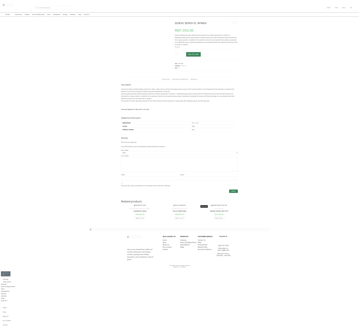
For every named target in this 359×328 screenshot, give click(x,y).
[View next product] (236, 22)
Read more (219, 218)
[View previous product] (233, 22)
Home (165, 240)
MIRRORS (183, 66)
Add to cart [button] (140, 218)
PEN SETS (221, 208)
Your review (125, 156)
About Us (166, 245)
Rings (182, 247)
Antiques (132, 208)
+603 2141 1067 (223, 245)
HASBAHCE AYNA (139, 211)
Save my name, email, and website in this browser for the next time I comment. (146, 186)
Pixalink (184, 267)
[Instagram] (221, 240)
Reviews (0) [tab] (193, 79)
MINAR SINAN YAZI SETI (219, 211)
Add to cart (193, 54)
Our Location (167, 247)
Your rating (125, 150)
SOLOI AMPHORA (179, 211)
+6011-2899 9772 (223, 250)
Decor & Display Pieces (139, 208)
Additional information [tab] (180, 79)
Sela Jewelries (185, 245)
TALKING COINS (180, 208)
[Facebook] (225, 240)
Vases (186, 208)
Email (182, 175)
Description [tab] (166, 79)
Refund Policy (202, 247)
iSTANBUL (148, 208)
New (178, 68)
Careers (165, 249)
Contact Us (201, 240)
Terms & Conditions (205, 249)
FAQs (199, 242)
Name (123, 175)
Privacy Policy (202, 245)
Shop (164, 242)
